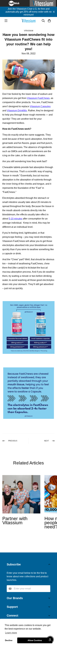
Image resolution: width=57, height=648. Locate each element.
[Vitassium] (28, 20)
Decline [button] (8, 640)
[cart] (49, 20)
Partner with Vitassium (14, 520)
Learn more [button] (11, 632)
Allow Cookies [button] (35, 640)
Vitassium (28, 31)
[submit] (47, 588)
